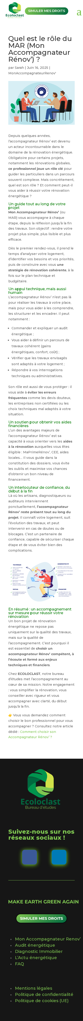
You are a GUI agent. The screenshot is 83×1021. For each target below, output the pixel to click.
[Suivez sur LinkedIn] (59, 857)
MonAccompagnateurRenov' (32, 73)
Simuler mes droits (46, 11)
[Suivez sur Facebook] (29, 857)
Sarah (19, 68)
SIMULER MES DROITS (41, 918)
